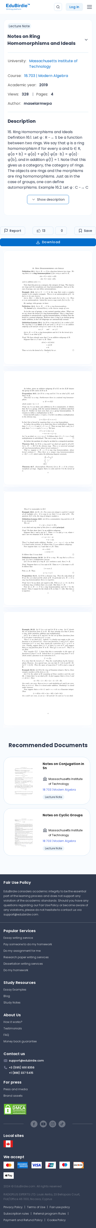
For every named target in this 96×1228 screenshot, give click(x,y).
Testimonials (12, 1028)
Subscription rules (16, 1214)
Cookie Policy (56, 1220)
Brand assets (13, 1096)
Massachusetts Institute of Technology (53, 63)
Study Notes (12, 1002)
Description (22, 121)
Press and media (15, 1089)
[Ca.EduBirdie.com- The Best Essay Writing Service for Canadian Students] (8, 1146)
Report (15, 230)
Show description (51, 199)
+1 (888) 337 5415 (21, 1073)
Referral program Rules (49, 1214)
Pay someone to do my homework (27, 944)
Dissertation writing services (23, 964)
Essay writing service (18, 938)
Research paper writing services (26, 957)
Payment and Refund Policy (23, 1220)
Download (51, 242)
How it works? (12, 1022)
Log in (74, 7)
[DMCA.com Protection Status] (48, 1109)
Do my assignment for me (22, 951)
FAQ (6, 1035)
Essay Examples (14, 990)
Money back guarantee (20, 1041)
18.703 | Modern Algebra (46, 75)
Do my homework (15, 970)
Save (88, 230)
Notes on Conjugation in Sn (63, 766)
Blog (6, 996)
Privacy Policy (13, 1207)
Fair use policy (60, 1207)
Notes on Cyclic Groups (63, 815)
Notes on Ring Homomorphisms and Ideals (41, 39)
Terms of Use (36, 1207)
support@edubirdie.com (20, 914)
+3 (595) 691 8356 (21, 1067)
